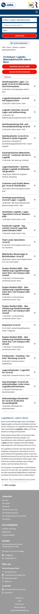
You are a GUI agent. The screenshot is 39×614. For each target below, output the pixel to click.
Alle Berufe (6, 506)
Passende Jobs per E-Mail (19, 66)
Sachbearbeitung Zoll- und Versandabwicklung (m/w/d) (16, 125)
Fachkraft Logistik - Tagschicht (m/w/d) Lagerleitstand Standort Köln (14, 228)
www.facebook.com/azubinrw (15, 589)
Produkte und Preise (9, 529)
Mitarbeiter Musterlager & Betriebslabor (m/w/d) (14, 255)
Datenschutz (19, 604)
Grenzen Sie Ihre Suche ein (19, 72)
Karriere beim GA (10, 572)
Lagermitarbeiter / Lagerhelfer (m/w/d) (16, 371)
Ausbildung (6, 519)
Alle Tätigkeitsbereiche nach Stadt (14, 516)
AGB (19, 601)
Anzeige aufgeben (8, 535)
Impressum (19, 598)
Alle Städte (6, 503)
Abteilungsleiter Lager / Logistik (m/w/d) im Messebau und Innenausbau (15, 84)
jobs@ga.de (9, 555)
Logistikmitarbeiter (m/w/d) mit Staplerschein (15, 99)
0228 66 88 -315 (10, 558)
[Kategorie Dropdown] (35, 20)
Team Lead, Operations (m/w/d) (13, 241)
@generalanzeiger (11, 578)
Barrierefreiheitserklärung (19, 610)
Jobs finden (19, 36)
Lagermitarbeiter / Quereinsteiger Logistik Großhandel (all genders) (16, 169)
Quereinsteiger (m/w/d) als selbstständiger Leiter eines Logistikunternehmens (16, 384)
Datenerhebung (19, 607)
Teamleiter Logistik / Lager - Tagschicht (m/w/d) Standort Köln (16, 214)
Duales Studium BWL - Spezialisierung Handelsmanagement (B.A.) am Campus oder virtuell (16, 309)
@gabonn (8, 581)
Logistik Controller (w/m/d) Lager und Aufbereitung (15, 111)
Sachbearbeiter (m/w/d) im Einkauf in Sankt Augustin (15, 137)
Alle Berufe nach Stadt (9, 510)
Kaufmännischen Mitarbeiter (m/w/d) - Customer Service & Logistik (16, 155)
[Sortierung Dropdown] (34, 77)
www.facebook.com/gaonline (15, 575)
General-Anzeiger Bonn (10, 568)
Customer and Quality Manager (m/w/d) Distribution (16, 184)
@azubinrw (9, 592)
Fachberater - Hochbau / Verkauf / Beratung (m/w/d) (16, 357)
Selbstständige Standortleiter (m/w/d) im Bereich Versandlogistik (15, 400)
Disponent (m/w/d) (11, 325)
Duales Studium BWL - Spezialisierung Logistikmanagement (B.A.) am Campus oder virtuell (16, 272)
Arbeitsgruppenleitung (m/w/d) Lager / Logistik (14, 198)
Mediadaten (6, 532)
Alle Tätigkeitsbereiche (10, 513)
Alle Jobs (5, 500)
